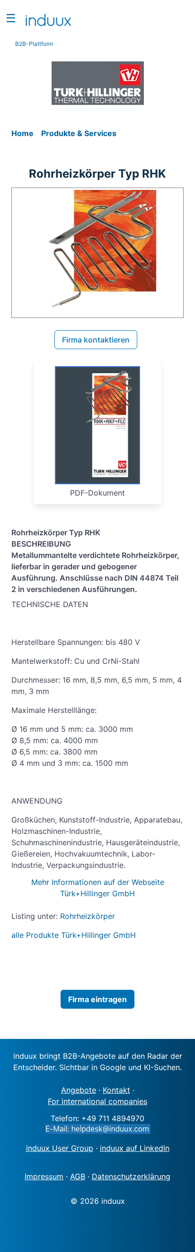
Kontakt (116, 1090)
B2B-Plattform (34, 43)
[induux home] (48, 18)
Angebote (78, 1090)
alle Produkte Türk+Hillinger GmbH (73, 935)
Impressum (44, 1176)
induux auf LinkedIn (134, 1148)
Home (23, 133)
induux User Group (59, 1148)
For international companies (97, 1101)
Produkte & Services (78, 133)
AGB (77, 1176)
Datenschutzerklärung (131, 1176)
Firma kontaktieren (96, 339)
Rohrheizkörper (87, 916)
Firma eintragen (97, 999)
